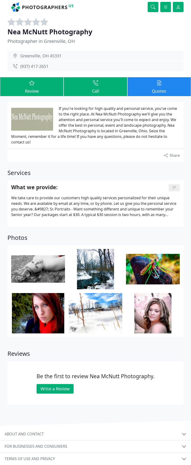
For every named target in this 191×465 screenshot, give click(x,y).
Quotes (159, 91)
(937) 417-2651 (34, 66)
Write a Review (55, 389)
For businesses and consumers (36, 446)
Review (32, 91)
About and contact (24, 434)
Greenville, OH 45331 (40, 56)
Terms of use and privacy (30, 458)
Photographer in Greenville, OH (41, 41)
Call (95, 91)
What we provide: (34, 187)
